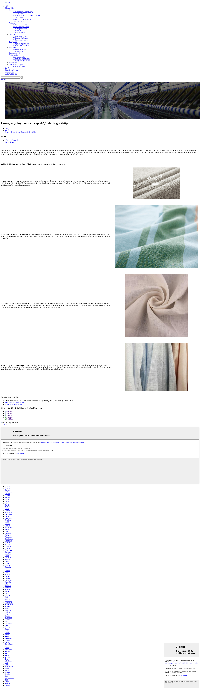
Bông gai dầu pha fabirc (21, 45)
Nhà (6, 6)
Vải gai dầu (13, 42)
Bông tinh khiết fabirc (20, 49)
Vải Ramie (12, 34)
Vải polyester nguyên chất (22, 60)
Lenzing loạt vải (14, 53)
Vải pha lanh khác (19, 32)
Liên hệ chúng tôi (11, 74)
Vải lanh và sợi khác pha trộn (23, 12)
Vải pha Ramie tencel (20, 40)
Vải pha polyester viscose (21, 59)
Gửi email (4, 424)
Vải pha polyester (19, 57)
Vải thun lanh (17, 30)
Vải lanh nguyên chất (20, 25)
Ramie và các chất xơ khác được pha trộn (27, 15)
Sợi (10, 10)
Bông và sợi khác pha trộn (22, 19)
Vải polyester (13, 55)
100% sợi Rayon (18, 21)
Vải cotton (12, 47)
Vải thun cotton (18, 51)
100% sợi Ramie (18, 14)
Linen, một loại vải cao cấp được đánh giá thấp (20, 132)
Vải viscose (13, 62)
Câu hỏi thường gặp (11, 70)
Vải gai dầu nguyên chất (21, 44)
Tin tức (7, 68)
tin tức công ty (9, 142)
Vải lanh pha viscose (20, 29)
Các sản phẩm (9, 8)
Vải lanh (12, 23)
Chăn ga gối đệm (19, 66)
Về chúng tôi (9, 72)
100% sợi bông (18, 17)
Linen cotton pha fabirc (21, 27)
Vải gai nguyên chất (20, 36)
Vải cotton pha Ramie (20, 38)
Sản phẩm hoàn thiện (16, 64)
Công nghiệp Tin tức (12, 140)
